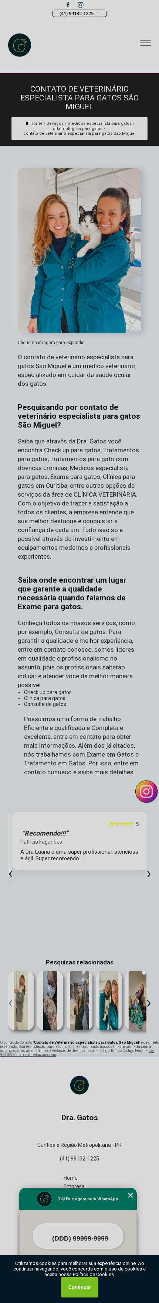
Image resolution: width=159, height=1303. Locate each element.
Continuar (79, 1287)
